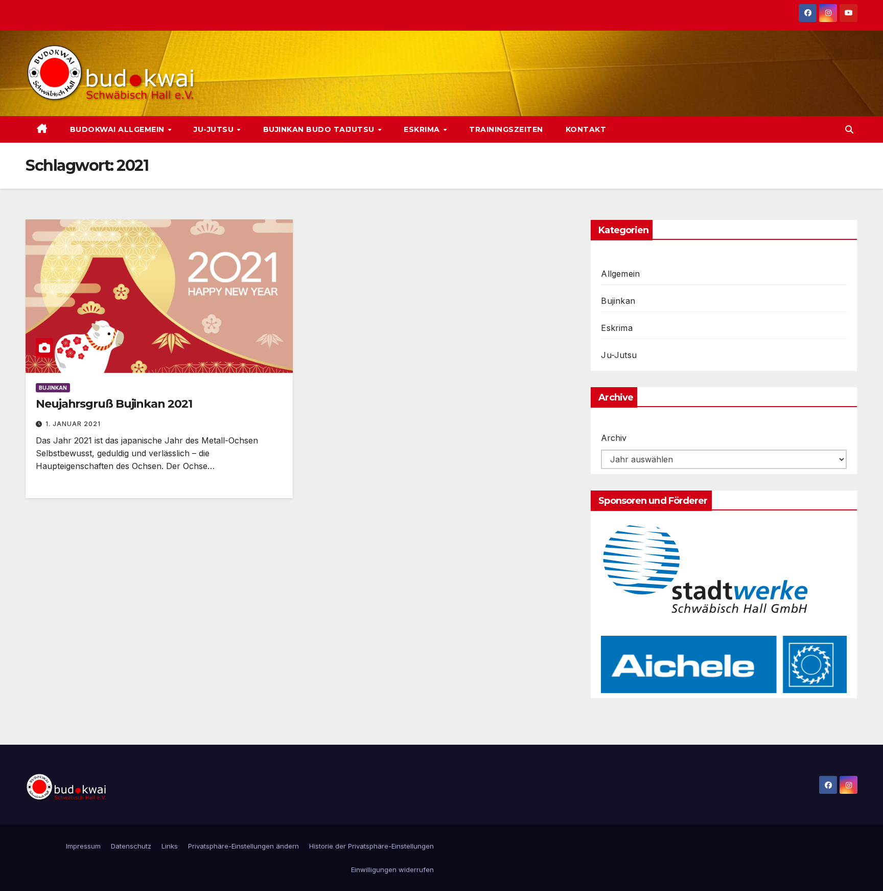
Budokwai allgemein (118, 129)
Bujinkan (53, 388)
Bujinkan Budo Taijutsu (320, 129)
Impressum (83, 846)
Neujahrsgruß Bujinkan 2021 (114, 404)
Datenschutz (131, 846)
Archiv (613, 438)
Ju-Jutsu (215, 129)
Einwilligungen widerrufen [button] (392, 869)
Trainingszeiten (506, 129)
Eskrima (423, 129)
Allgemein (620, 274)
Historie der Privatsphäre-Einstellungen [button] (371, 846)
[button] (849, 129)
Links (169, 846)
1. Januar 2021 (73, 424)
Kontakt (586, 129)
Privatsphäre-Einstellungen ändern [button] (243, 846)
